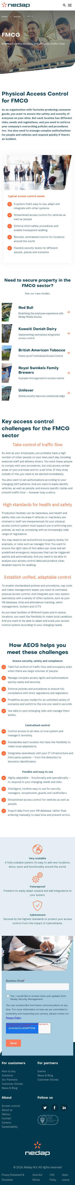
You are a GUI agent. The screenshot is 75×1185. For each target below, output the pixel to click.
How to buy (9, 1071)
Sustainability (10, 1126)
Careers (6, 1122)
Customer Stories (12, 1083)
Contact (6, 1118)
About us (7, 1110)
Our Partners (9, 1079)
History (6, 1114)
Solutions (7, 1075)
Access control (11, 1105)
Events (42, 1071)
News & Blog (9, 1088)
